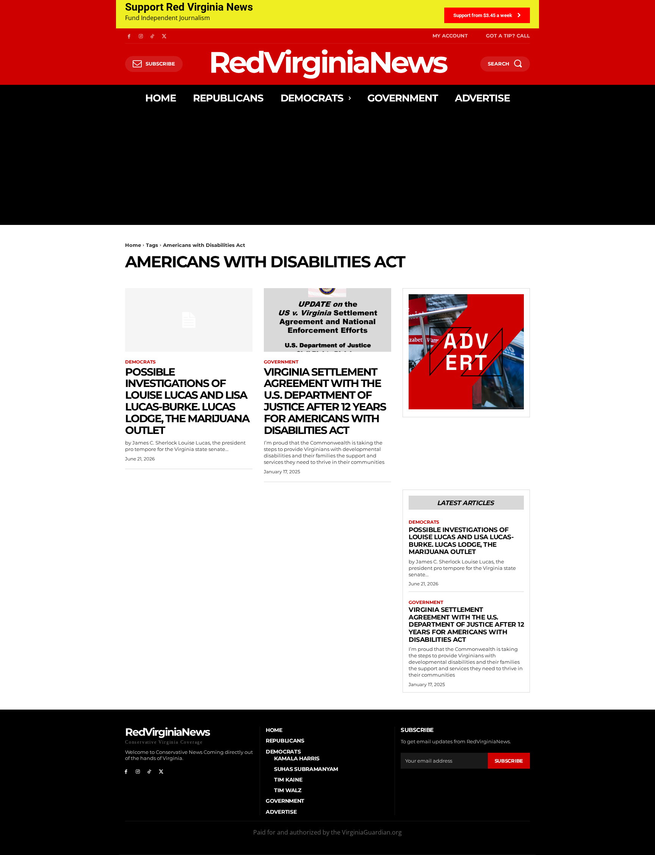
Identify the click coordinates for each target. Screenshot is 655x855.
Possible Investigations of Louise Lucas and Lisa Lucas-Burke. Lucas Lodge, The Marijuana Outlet (187, 401)
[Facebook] (129, 36)
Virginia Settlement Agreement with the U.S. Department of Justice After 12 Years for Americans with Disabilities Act (325, 401)
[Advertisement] (327, 168)
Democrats (140, 362)
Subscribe (509, 761)
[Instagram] (141, 36)
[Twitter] (164, 36)
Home (133, 245)
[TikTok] (153, 36)
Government (281, 362)
